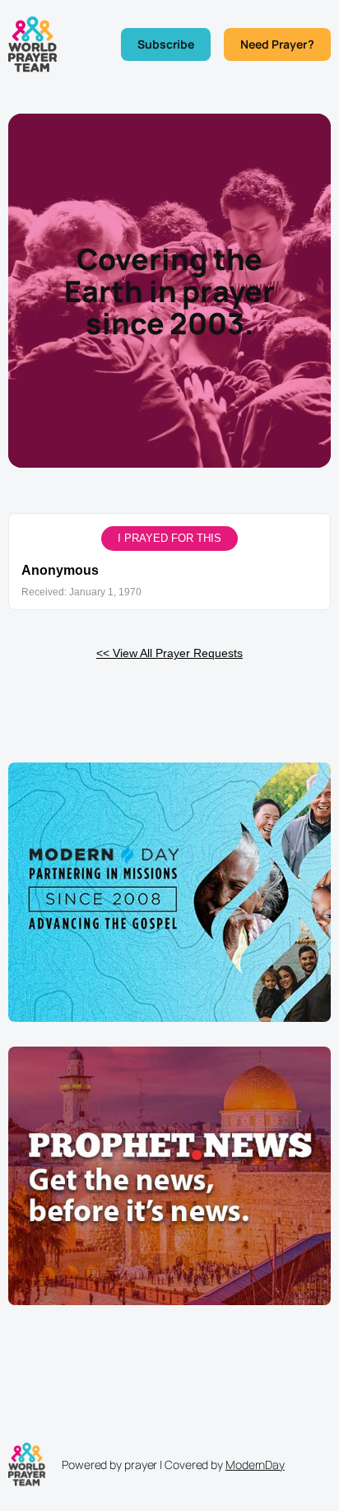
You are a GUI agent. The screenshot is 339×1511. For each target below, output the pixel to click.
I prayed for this (169, 538)
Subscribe (165, 44)
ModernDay (255, 1464)
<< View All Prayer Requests (169, 653)
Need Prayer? (277, 44)
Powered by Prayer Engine (169, 696)
